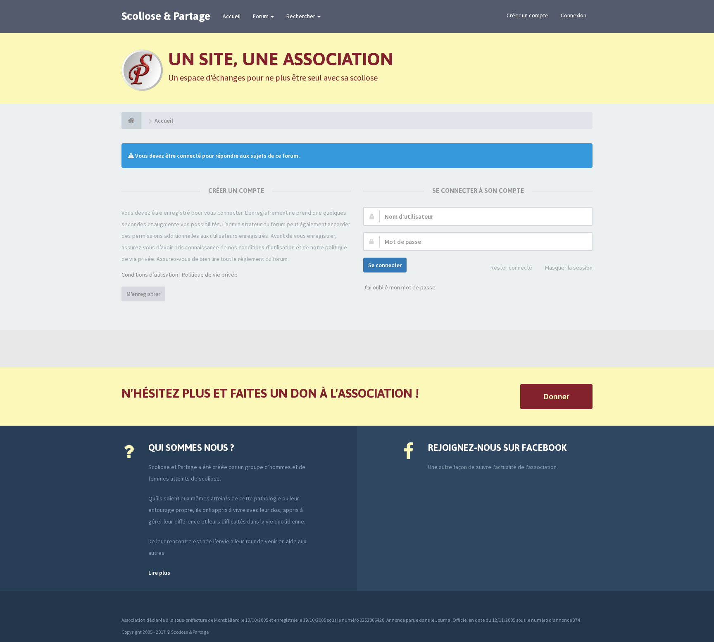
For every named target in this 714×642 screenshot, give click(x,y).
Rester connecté (511, 267)
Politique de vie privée (210, 274)
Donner (556, 396)
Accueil (231, 16)
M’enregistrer (143, 294)
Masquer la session (569, 267)
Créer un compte (527, 15)
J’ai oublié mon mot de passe (399, 287)
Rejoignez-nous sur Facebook (497, 447)
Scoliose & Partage (165, 16)
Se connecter (385, 265)
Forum (261, 16)
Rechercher (301, 16)
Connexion (573, 15)
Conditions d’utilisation (149, 274)
